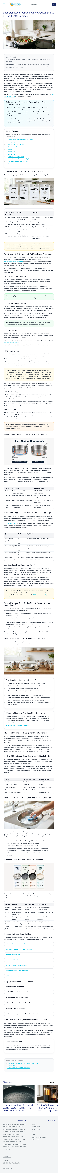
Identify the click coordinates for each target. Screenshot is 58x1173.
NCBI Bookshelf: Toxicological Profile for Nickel (18, 1067)
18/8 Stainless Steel (13, 146)
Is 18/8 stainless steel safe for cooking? (17, 992)
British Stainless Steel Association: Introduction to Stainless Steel (22, 1063)
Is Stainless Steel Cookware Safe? (15, 944)
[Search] (54, 4)
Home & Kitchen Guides (39, 1137)
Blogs (33, 1134)
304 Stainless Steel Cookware (16, 142)
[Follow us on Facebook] (4, 1163)
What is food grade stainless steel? (16, 1008)
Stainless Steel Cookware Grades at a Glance (20, 139)
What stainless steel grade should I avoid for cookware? (22, 1014)
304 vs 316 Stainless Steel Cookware (18, 161)
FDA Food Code (11, 523)
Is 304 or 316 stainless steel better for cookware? (19, 1002)
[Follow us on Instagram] (7, 1163)
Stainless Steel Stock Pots (13, 954)
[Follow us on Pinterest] (10, 1163)
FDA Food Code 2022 (12, 1065)
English (6, 1156)
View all (52, 1082)
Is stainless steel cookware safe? (15, 986)
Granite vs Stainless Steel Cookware (16, 960)
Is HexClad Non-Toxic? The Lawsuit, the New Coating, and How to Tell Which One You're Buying (18, 1108)
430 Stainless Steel (13, 151)
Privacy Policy (36, 1126)
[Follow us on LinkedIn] (18, 1163)
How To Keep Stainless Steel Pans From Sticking (19, 949)
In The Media (36, 1140)
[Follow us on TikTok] (15, 1163)
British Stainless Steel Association (13, 261)
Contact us (35, 1132)
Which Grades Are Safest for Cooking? (18, 159)
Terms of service (37, 1129)
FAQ (9, 163)
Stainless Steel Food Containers (14, 976)
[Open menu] (4, 4)
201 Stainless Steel (13, 154)
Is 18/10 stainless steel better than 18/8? (17, 997)
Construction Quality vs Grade (16, 156)
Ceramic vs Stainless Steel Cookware (16, 965)
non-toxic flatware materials (11, 342)
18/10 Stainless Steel (13, 149)
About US (34, 1124)
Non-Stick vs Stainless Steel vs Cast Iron (17, 970)
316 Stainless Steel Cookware (16, 144)
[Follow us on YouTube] (13, 1163)
